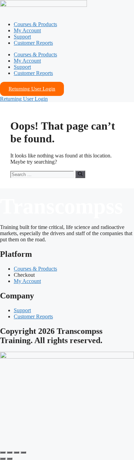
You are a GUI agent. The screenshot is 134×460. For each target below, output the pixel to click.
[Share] (16, 452)
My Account (27, 30)
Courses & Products (35, 24)
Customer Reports (33, 43)
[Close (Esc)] (23, 452)
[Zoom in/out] (2, 452)
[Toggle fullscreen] (9, 452)
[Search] (80, 174)
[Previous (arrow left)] (2, 459)
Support (22, 37)
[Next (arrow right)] (9, 459)
